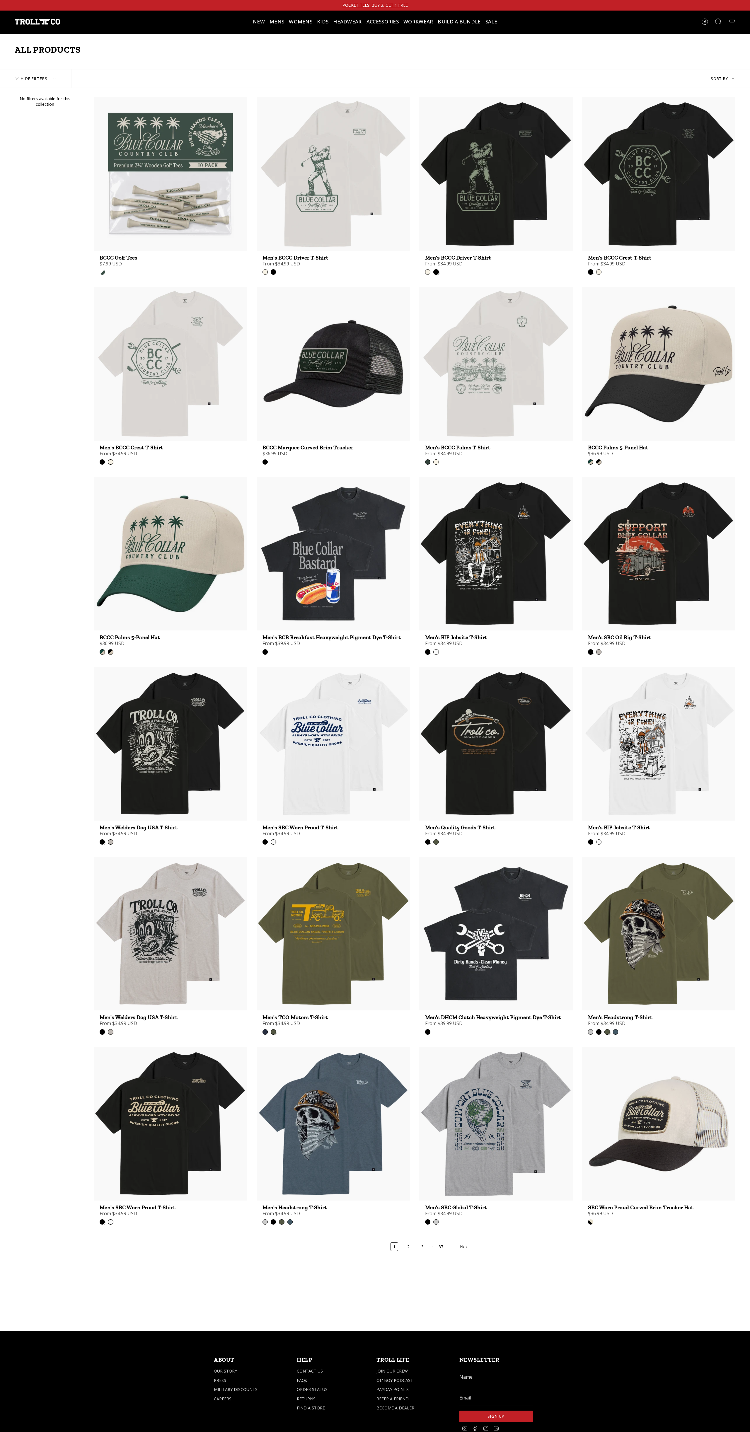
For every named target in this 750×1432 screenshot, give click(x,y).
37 (441, 1246)
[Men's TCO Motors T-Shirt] (333, 934)
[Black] (265, 462)
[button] (277, 21)
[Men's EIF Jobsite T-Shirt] (496, 554)
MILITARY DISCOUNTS (236, 1389)
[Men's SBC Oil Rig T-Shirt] (659, 554)
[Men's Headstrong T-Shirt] (659, 934)
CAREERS (222, 1399)
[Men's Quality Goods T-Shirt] (496, 744)
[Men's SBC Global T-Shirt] (496, 1124)
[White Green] (102, 272)
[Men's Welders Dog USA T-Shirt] (170, 744)
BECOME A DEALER (395, 1408)
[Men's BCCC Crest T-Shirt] (659, 174)
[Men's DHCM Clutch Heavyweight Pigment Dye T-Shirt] (496, 934)
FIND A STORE (311, 1408)
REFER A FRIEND (392, 1399)
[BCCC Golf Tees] (170, 174)
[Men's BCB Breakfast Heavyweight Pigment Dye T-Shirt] (333, 554)
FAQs (302, 1380)
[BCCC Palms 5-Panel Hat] (659, 364)
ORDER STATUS (312, 1389)
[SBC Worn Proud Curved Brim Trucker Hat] (659, 1124)
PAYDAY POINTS (392, 1389)
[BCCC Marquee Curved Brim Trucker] (333, 364)
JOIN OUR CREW (392, 1371)
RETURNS (306, 1399)
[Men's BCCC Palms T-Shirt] (496, 364)
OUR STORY (225, 1371)
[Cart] (732, 22)
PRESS (220, 1380)
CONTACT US (310, 1371)
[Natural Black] (590, 1222)
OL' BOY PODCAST (394, 1380)
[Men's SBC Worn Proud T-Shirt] (333, 744)
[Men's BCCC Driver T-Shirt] (333, 174)
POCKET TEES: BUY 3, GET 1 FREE (375, 5)
